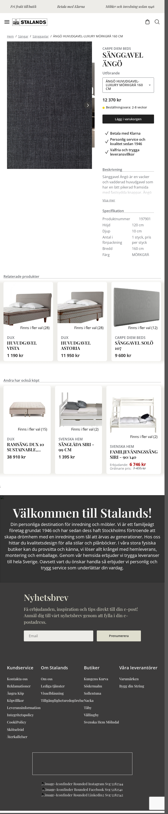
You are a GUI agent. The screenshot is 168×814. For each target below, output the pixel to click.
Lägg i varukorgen (128, 119)
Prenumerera (119, 636)
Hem (10, 36)
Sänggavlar (41, 36)
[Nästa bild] (87, 105)
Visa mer (108, 200)
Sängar (23, 36)
